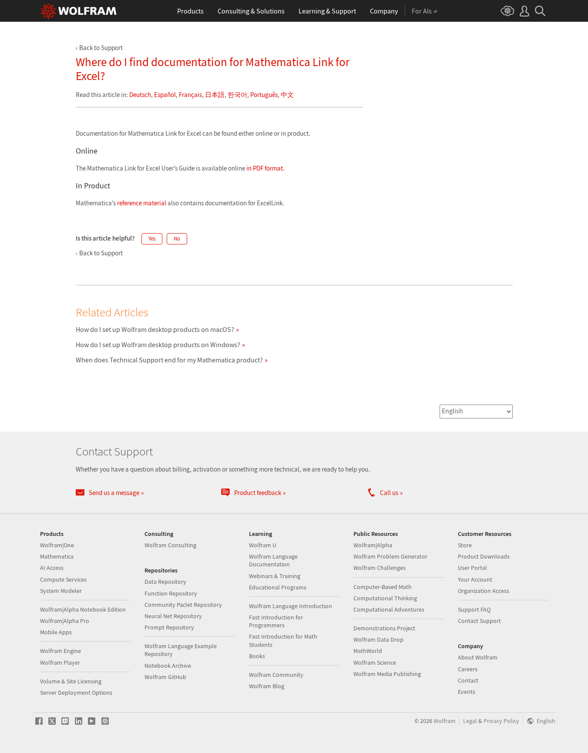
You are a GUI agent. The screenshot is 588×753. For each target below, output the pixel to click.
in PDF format (264, 168)
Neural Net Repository (173, 616)
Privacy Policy (501, 721)
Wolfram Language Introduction (290, 606)
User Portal (472, 568)
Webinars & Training (274, 576)
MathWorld (367, 651)
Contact (468, 680)
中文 (287, 94)
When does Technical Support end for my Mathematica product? (169, 359)
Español (165, 94)
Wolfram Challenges (379, 568)
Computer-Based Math (382, 587)
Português (264, 94)
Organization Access (483, 591)
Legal (470, 721)
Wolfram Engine (60, 651)
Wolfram (444, 721)
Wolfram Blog (266, 686)
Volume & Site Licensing (70, 681)
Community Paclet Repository (183, 605)
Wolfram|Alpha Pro (64, 621)
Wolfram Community (276, 675)
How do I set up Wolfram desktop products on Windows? (158, 344)
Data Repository (165, 582)
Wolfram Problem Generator (390, 556)
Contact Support (479, 621)
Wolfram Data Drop (378, 639)
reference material (141, 203)
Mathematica (57, 556)
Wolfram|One (57, 545)
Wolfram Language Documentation (273, 560)
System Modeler (61, 591)
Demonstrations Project (384, 628)
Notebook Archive (167, 665)
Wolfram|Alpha (372, 545)
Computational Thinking (385, 598)
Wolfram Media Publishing (387, 674)
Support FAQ (474, 609)
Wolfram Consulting (170, 545)
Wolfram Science (374, 662)
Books (257, 656)
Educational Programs (277, 587)
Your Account (475, 579)
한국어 (237, 94)
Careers (467, 669)
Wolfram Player (60, 662)
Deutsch (140, 94)
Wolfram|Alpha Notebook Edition (83, 609)
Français (190, 94)
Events (466, 692)
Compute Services (63, 579)
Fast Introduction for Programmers (276, 621)
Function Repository (170, 593)
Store (465, 545)
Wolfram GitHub (165, 677)
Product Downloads (484, 556)
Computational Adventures (388, 609)
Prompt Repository (169, 627)
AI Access (52, 568)
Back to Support (101, 48)
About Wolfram (477, 657)
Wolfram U (262, 545)
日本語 (215, 94)
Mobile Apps (56, 632)
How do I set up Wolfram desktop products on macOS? (155, 329)
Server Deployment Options (76, 692)
